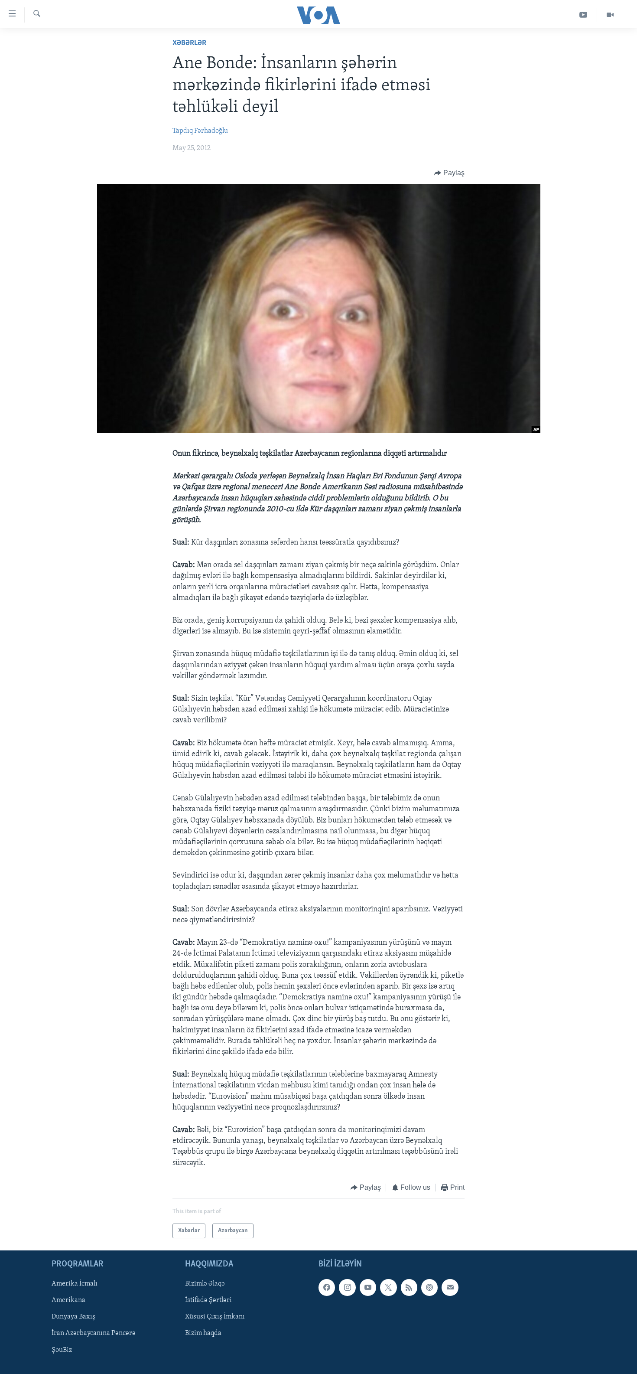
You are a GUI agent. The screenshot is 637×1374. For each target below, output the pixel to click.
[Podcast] (429, 1287)
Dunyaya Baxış (73, 1317)
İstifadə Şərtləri (208, 1300)
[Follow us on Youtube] (368, 1287)
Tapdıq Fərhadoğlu (200, 130)
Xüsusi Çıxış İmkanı (215, 1317)
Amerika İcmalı (75, 1284)
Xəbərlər (189, 43)
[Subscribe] (450, 1287)
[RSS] (409, 1287)
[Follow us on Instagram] (347, 1287)
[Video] (610, 15)
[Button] (449, 173)
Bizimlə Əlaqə (205, 1284)
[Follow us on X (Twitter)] (388, 1287)
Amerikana (68, 1300)
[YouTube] (583, 15)
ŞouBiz (62, 1350)
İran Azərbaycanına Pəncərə (94, 1333)
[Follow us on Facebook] (326, 1287)
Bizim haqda (203, 1333)
